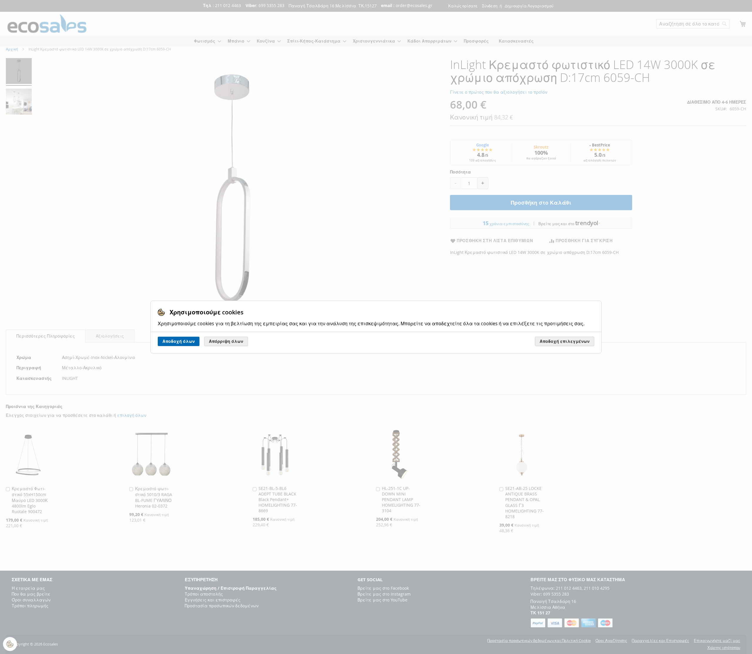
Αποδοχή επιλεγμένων (565, 341)
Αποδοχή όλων (178, 341)
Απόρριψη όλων (226, 341)
